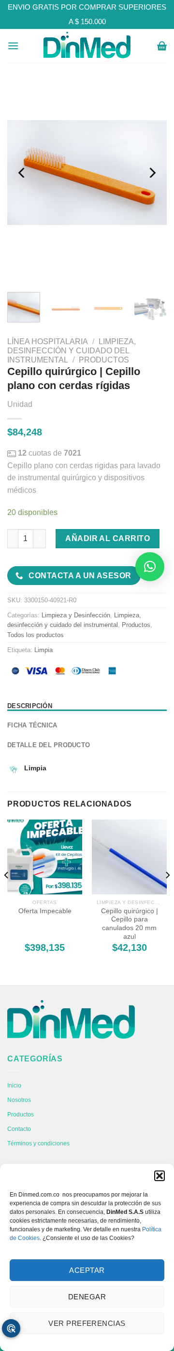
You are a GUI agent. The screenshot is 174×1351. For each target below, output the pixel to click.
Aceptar (86, 1270)
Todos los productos (35, 635)
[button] (159, 1176)
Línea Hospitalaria (47, 341)
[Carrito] (162, 46)
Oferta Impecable (45, 911)
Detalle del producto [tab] (48, 745)
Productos (104, 360)
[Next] (151, 173)
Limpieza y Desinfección (76, 615)
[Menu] (13, 45)
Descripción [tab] (29, 706)
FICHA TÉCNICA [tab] (32, 725)
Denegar (87, 1297)
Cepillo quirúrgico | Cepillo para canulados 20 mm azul (129, 923)
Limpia (43, 650)
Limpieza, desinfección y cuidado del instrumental (71, 350)
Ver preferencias (86, 1323)
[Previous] (22, 173)
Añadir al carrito (107, 538)
